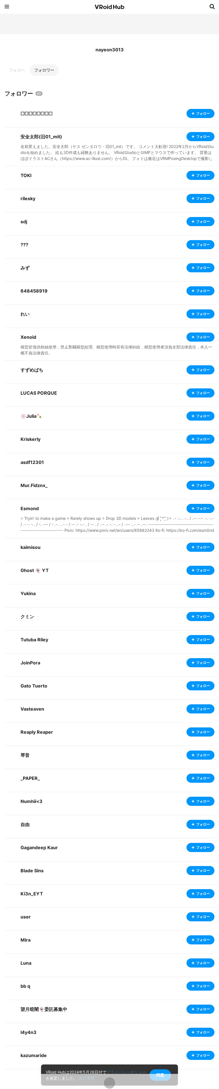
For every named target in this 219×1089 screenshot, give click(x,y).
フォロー (17, 70)
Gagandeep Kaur (39, 847)
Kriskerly (30, 439)
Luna (26, 963)
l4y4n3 (28, 1032)
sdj (24, 221)
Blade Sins (32, 870)
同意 (160, 1074)
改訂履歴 (87, 1078)
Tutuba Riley (34, 639)
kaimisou (30, 547)
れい (25, 314)
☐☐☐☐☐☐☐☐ (36, 113)
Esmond (30, 508)
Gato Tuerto (34, 686)
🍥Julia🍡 (31, 416)
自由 (25, 824)
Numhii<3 (31, 801)
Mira (26, 940)
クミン (27, 616)
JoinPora (30, 663)
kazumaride (34, 1055)
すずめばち (32, 370)
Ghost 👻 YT (35, 570)
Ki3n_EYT (32, 894)
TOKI (26, 175)
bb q (25, 986)
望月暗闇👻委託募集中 (44, 1009)
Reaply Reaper (37, 732)
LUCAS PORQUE (39, 393)
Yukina (28, 593)
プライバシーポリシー (126, 1072)
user (26, 917)
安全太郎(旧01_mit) (41, 136)
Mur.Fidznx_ (34, 485)
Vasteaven (32, 709)
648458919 (34, 291)
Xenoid (28, 337)
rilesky (28, 198)
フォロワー (44, 70)
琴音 (25, 755)
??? (24, 245)
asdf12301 (32, 462)
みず (25, 268)
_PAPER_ (30, 778)
